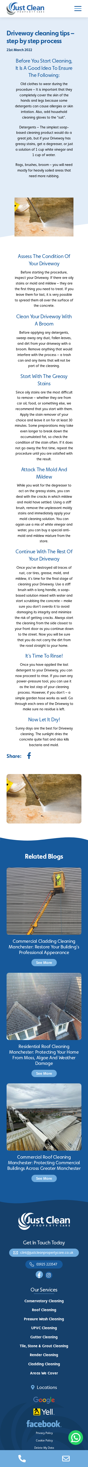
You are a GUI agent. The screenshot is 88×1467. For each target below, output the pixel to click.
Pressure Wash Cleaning (44, 1319)
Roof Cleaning (44, 1310)
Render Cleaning (44, 1355)
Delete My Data (44, 1447)
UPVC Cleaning (44, 1328)
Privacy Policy (44, 1433)
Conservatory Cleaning (44, 1301)
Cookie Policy (44, 1440)
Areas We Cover (44, 1373)
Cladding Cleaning (44, 1364)
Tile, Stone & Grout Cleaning (44, 1346)
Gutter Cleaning (44, 1337)
